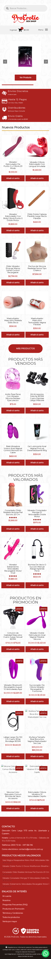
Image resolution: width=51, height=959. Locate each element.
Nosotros (6, 900)
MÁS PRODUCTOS (25, 348)
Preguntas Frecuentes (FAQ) (14, 904)
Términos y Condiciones (12, 913)
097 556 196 (28, 845)
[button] (45, 953)
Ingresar (13, 30)
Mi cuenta (6, 896)
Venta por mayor (9, 921)
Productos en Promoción (13, 909)
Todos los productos (11, 917)
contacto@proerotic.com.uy (31, 849)
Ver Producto (25, 77)
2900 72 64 (16, 845)
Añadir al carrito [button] (13, 178)
